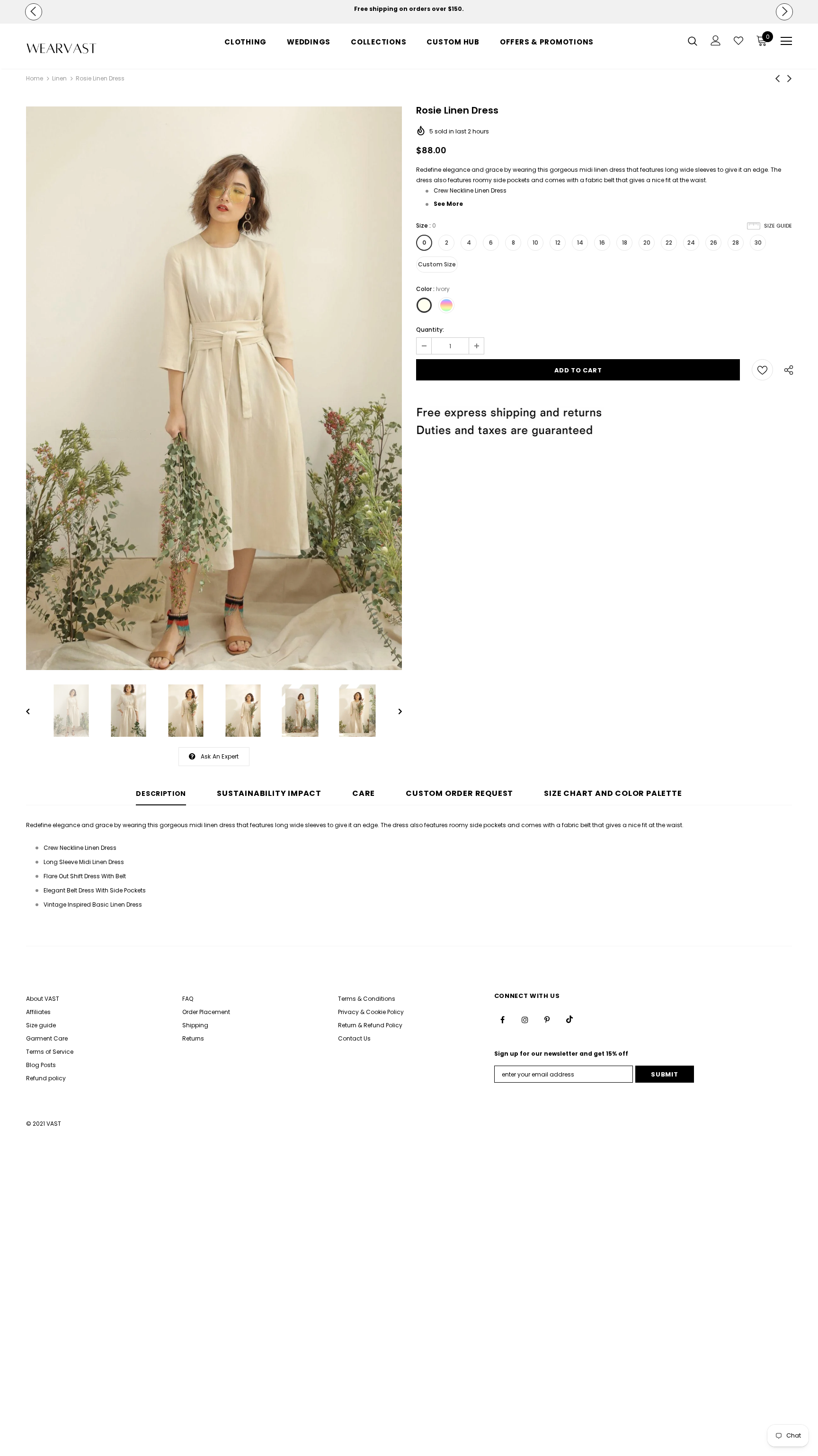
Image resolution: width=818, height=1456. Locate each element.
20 (646, 242)
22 (669, 242)
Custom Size (437, 264)
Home (34, 78)
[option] (409, 9)
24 (691, 242)
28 (735, 242)
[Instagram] (524, 1019)
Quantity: (430, 330)
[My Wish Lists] (738, 40)
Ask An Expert (220, 756)
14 (580, 242)
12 (557, 242)
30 (758, 242)
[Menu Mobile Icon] (786, 41)
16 (602, 242)
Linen (59, 78)
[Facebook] (502, 1019)
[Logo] (81, 48)
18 (624, 242)
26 (713, 242)
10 (535, 242)
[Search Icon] (692, 40)
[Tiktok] (569, 1019)
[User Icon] (716, 40)
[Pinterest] (547, 1019)
